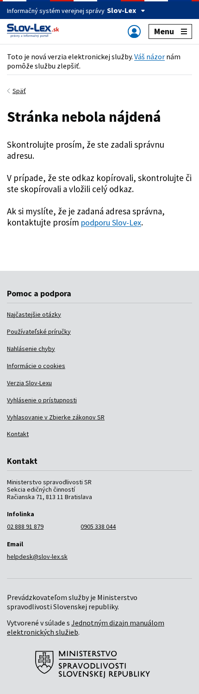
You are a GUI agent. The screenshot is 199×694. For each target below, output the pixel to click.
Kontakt (18, 434)
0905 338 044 (98, 526)
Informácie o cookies (36, 366)
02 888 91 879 (25, 526)
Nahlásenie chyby (31, 348)
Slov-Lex (121, 10)
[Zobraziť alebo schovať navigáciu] (134, 31)
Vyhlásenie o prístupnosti (42, 400)
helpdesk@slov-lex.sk (37, 556)
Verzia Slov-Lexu (29, 383)
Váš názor (149, 56)
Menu (164, 31)
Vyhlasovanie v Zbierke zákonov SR (56, 417)
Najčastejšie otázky (34, 314)
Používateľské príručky (39, 331)
